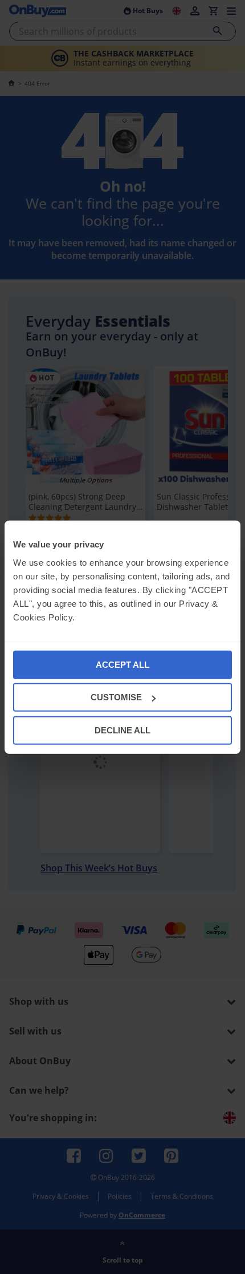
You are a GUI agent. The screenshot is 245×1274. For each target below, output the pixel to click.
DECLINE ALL (122, 730)
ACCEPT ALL (122, 664)
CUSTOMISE (116, 697)
